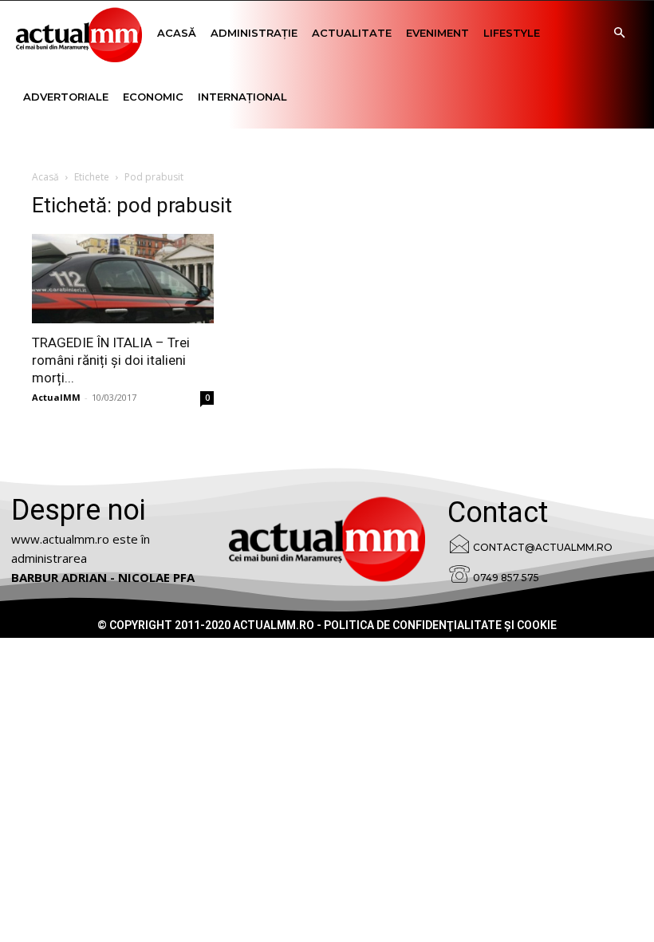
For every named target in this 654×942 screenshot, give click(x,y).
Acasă (176, 32)
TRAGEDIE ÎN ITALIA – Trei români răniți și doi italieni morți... (111, 360)
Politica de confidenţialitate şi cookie (440, 625)
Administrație (254, 32)
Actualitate (352, 32)
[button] (619, 33)
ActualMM (56, 397)
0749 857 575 (506, 578)
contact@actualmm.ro (543, 547)
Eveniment (437, 32)
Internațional (242, 96)
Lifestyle (511, 32)
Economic (153, 96)
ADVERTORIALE (65, 96)
